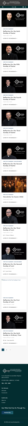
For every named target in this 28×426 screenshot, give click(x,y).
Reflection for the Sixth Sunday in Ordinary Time (12, 334)
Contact (3, 402)
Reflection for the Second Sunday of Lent (12, 265)
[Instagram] (25, 7)
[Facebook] (23, 7)
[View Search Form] (3, 7)
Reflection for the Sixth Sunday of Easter (11, 32)
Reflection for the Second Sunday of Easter (12, 165)
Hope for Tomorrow (8, 29)
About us (4, 400)
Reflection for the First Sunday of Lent (11, 301)
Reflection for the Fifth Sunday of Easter (11, 65)
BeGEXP (22, 422)
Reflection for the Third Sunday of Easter (11, 131)
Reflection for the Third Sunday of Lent (11, 229)
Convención (4, 393)
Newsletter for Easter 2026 (13, 197)
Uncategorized (18, 161)
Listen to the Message (10, 38)
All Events (4, 390)
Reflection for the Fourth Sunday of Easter (12, 98)
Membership (7, 412)
